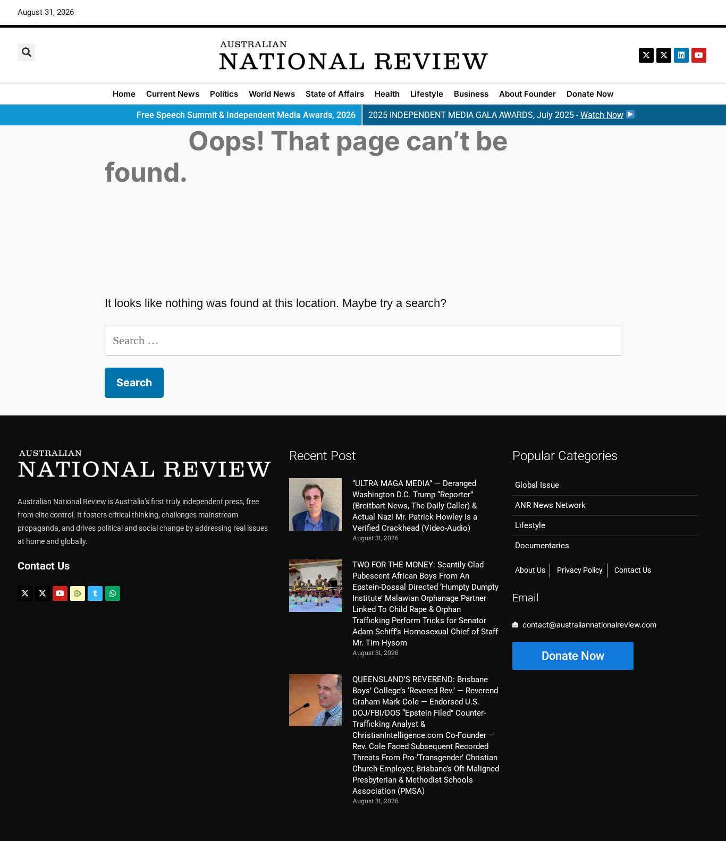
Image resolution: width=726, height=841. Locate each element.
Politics (224, 94)
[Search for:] (363, 340)
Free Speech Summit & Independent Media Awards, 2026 (246, 115)
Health (387, 94)
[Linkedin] (681, 55)
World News (272, 94)
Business (471, 94)
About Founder (527, 94)
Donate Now (590, 94)
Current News (172, 94)
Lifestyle (426, 94)
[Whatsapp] (112, 593)
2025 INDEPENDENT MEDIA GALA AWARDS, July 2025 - (495, 115)
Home (124, 94)
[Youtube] (60, 593)
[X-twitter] (646, 55)
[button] (26, 52)
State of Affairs (335, 94)
